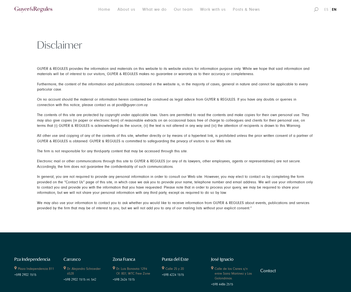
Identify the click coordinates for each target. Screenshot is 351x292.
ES (326, 9)
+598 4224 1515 (173, 275)
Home (104, 9)
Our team (183, 9)
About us (126, 9)
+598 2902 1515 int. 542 (80, 280)
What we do (154, 9)
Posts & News (246, 9)
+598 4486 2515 (222, 284)
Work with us (213, 9)
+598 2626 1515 (124, 280)
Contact (268, 270)
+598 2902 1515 (25, 275)
